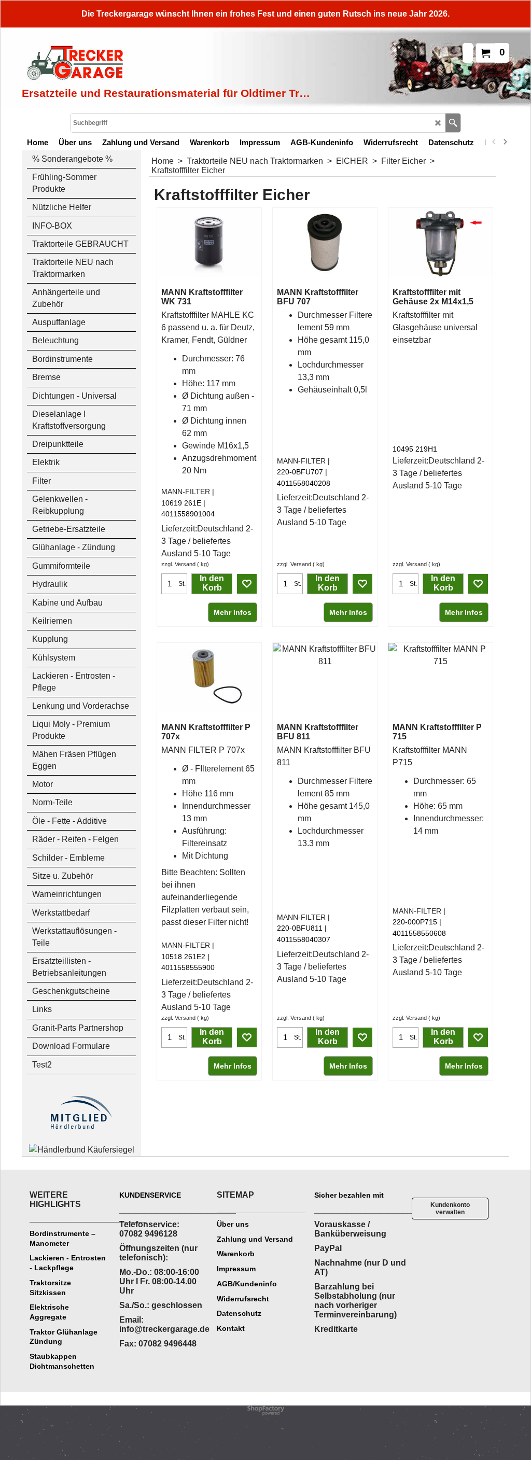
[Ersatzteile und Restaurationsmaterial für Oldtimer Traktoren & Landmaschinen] (138, 64)
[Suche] (452, 123)
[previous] (494, 142)
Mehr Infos (232, 612)
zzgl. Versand (178, 564)
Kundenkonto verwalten (450, 1208)
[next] (504, 142)
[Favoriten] (247, 584)
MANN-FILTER (185, 491)
